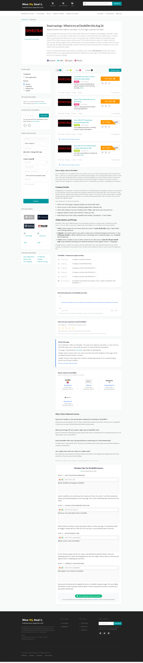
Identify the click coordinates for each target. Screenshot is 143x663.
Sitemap (31, 655)
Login (120, 13)
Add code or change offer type (32, 152)
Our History (65, 623)
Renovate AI (68, 401)
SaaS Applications (28, 257)
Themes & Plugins (43, 262)
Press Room (84, 623)
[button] (51, 60)
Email (80, 93)
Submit (36, 201)
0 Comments (116, 93)
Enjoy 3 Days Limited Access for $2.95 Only (84, 100)
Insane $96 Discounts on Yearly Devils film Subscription (84, 78)
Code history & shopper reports (70, 139)
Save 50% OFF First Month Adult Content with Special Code (85, 147)
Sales (78, 70)
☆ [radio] (59, 328)
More (82, 88)
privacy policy (35, 121)
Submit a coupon (115, 70)
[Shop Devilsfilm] (34, 31)
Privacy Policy (48, 655)
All (59, 70)
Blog (48, 13)
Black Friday (27, 259)
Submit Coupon (58, 13)
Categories (40, 13)
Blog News (65, 626)
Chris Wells (78, 350)
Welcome (24, 655)
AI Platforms (41, 257)
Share (74, 93)
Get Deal (109, 79)
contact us (96, 599)
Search (117, 3)
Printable (88, 70)
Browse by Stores (27, 13)
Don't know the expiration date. (36, 175)
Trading (39, 259)
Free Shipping (27, 262)
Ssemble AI (67, 385)
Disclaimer (39, 655)
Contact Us (84, 630)
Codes (68, 70)
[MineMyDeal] (32, 6)
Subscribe (44, 115)
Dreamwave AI (109, 385)
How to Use (84, 626)
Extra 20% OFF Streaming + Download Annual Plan (83, 121)
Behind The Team (72, 13)
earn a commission (40, 103)
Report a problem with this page (67, 363)
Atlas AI (88, 385)
